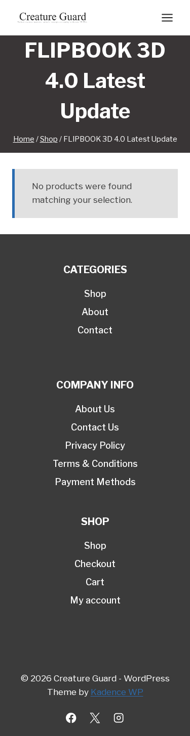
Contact (95, 330)
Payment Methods (95, 482)
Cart (95, 582)
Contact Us (95, 427)
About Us (95, 409)
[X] (95, 718)
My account (95, 600)
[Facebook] (71, 718)
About (95, 312)
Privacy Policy (95, 445)
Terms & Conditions (95, 463)
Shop (95, 293)
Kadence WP (117, 692)
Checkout (95, 563)
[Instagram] (118, 718)
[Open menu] (167, 17)
